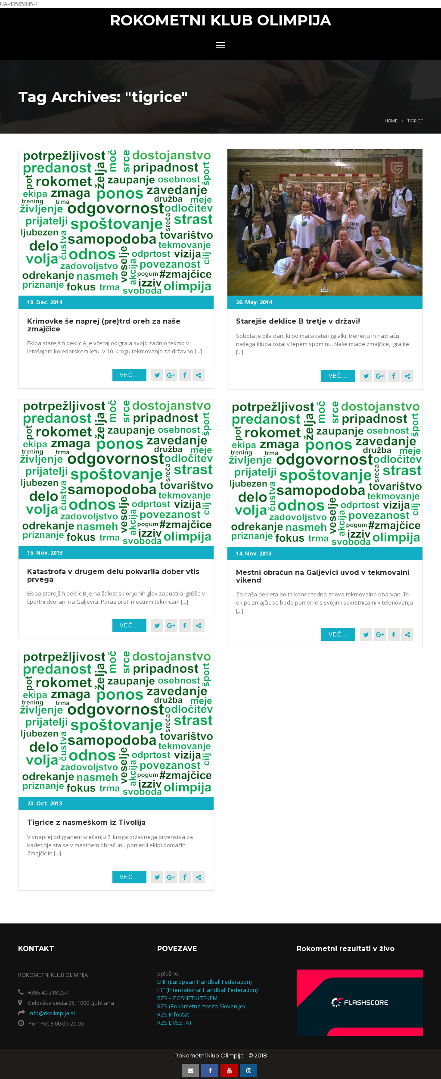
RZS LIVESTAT (174, 1022)
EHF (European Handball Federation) (204, 981)
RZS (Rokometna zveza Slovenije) (201, 1006)
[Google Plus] (171, 375)
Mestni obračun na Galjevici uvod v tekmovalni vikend (323, 576)
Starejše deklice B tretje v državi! (298, 321)
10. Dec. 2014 (44, 302)
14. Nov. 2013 (253, 553)
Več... (129, 375)
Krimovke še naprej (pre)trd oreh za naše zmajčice (103, 325)
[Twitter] (157, 375)
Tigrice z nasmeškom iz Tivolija (86, 822)
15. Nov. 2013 (44, 552)
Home (391, 121)
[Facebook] (185, 375)
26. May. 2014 (254, 302)
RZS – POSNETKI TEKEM (187, 998)
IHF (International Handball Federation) (207, 990)
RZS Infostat (173, 1014)
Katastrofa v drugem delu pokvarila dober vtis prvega (113, 575)
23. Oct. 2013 (44, 803)
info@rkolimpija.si (51, 1013)
